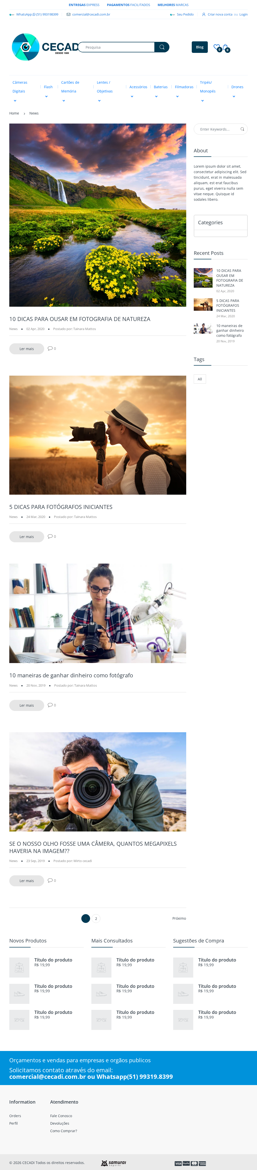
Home (14, 113)
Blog (200, 47)
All (200, 379)
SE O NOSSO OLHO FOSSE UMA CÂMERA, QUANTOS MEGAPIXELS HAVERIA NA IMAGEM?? (93, 847)
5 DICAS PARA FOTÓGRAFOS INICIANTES (60, 506)
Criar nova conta (220, 14)
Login (243, 14)
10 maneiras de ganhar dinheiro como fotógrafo (71, 675)
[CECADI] (47, 46)
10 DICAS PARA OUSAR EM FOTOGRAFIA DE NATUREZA (79, 319)
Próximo (179, 918)
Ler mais (27, 348)
